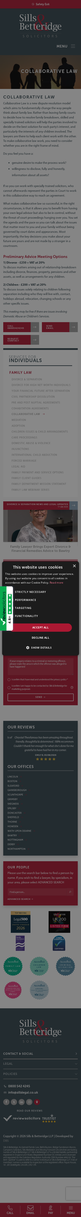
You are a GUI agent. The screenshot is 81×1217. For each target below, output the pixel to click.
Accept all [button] (40, 627)
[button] (40, 647)
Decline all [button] (40, 638)
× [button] (74, 566)
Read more (57, 582)
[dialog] (40, 608)
